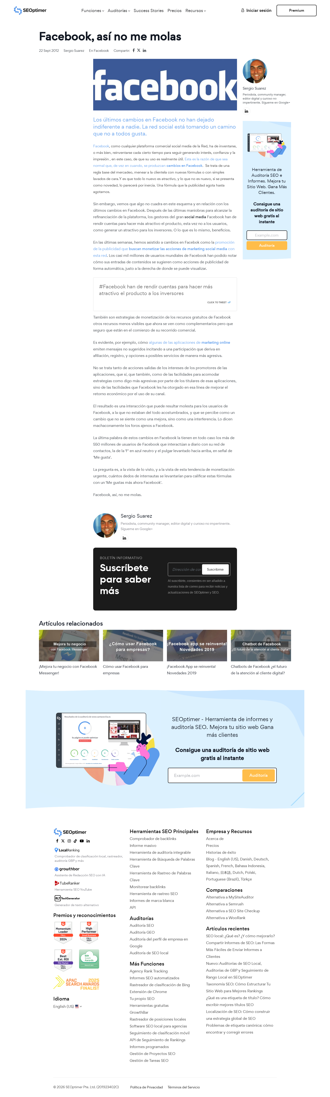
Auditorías (117, 10)
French (227, 865)
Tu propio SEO (142, 998)
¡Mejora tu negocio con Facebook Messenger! (68, 669)
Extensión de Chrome (148, 991)
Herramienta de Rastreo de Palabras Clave (160, 876)
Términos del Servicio (184, 1087)
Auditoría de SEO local (149, 952)
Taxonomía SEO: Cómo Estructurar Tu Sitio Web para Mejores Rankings (238, 987)
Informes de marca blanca (152, 900)
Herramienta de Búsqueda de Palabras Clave (162, 863)
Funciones (91, 10)
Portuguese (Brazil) (222, 879)
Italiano (212, 872)
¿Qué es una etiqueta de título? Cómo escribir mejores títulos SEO (238, 1001)
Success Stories (149, 10)
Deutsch (261, 859)
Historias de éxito (221, 852)
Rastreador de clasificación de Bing (160, 984)
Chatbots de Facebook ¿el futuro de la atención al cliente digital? (259, 669)
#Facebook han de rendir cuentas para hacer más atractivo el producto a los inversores (156, 290)
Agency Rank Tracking (149, 971)
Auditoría (267, 245)
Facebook (101, 50)
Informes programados (149, 1046)
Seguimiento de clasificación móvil (160, 1033)
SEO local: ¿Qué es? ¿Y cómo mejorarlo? (240, 935)
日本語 (225, 872)
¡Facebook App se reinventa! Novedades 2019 (191, 669)
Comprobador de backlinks (153, 838)
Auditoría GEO (142, 932)
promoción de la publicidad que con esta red (164, 249)
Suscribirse (215, 569)
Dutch (238, 872)
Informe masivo (143, 845)
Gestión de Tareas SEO (149, 1060)
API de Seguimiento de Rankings (157, 1039)
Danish (246, 859)
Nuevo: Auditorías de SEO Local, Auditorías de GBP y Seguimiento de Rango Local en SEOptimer (237, 970)
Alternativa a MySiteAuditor (230, 897)
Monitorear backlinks (148, 886)
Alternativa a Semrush (224, 904)
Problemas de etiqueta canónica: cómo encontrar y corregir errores (239, 1029)
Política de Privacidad (146, 1087)
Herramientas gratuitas (149, 1005)
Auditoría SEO (142, 925)
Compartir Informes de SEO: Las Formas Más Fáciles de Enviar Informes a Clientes (240, 949)
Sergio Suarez (74, 50)
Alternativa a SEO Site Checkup (233, 910)
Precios (174, 10)
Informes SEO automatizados (154, 977)
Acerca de (215, 838)
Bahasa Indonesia (249, 865)
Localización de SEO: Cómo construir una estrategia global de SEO (238, 1015)
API (133, 907)
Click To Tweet (216, 302)
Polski (250, 872)
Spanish (212, 865)
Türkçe (246, 879)
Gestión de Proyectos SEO (152, 1053)
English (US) (228, 859)
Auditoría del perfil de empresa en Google (159, 943)
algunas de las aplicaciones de (189, 342)
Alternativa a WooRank (225, 917)
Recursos (194, 10)
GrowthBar (139, 1012)
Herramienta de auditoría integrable (160, 852)
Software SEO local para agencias (158, 1026)
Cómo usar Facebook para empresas (125, 669)
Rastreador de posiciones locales (158, 1019)
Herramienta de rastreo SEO (154, 893)
